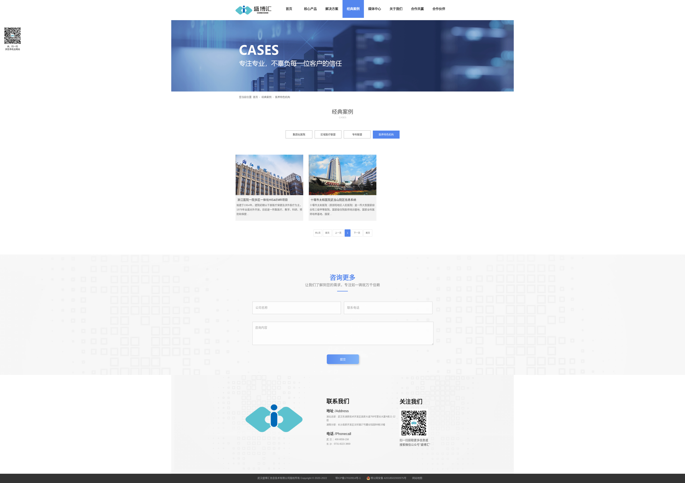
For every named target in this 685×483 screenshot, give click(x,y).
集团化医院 (299, 134)
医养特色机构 (386, 134)
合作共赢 (417, 9)
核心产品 (310, 9)
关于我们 (396, 9)
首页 (289, 9)
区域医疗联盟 (328, 134)
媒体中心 (374, 9)
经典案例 (353, 9)
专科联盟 (357, 134)
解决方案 (331, 9)
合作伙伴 (438, 9)
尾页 (368, 233)
